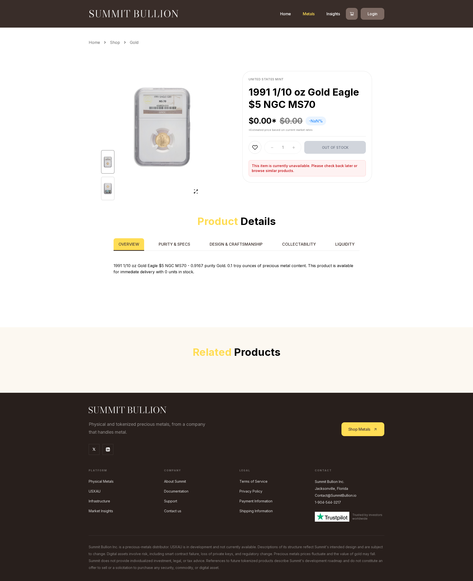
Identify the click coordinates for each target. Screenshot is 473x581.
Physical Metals (101, 481)
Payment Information (255, 501)
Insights (333, 13)
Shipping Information (256, 511)
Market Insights (101, 511)
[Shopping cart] (352, 14)
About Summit (175, 481)
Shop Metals (359, 429)
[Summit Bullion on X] (94, 449)
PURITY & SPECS (174, 244)
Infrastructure (99, 501)
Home (285, 13)
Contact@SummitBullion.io (335, 495)
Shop (115, 42)
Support (170, 501)
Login (372, 13)
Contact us (172, 511)
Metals (309, 13)
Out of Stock (335, 147)
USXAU (95, 491)
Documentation (176, 491)
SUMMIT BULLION (134, 14)
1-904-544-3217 (328, 502)
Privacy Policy (250, 491)
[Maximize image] (196, 191)
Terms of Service (253, 481)
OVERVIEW (128, 244)
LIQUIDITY (345, 244)
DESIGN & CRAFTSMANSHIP (236, 244)
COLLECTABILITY (299, 244)
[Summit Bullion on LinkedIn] (107, 449)
